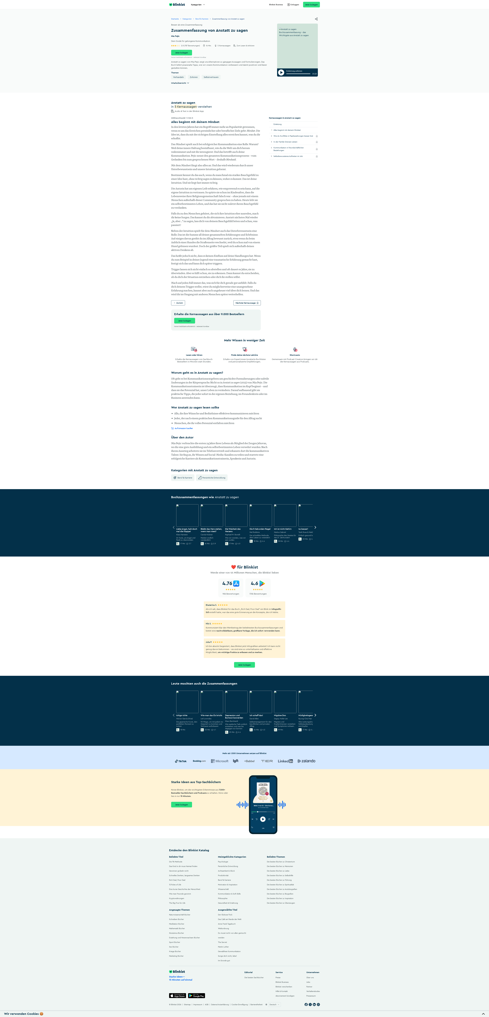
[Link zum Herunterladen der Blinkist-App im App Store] (177, 995)
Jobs (308, 982)
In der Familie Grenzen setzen (289, 142)
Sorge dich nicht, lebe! (227, 956)
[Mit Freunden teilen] (316, 19)
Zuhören (194, 77)
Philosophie (222, 898)
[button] (244, 1014)
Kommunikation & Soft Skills (229, 894)
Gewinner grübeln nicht (178, 871)
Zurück (179, 303)
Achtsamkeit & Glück (226, 871)
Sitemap (187, 1004)
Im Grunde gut (224, 960)
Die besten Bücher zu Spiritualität (280, 884)
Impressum (197, 1004)
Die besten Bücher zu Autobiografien (282, 889)
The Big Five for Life (177, 903)
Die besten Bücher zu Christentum (281, 862)
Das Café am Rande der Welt (229, 919)
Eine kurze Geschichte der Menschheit (184, 889)
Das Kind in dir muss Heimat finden (183, 866)
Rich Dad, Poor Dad (177, 880)
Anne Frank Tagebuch (227, 924)
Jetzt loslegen (311, 4)
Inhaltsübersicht (178, 83)
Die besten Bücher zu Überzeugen (281, 903)
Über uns (310, 977)
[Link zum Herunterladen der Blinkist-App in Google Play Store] (196, 995)
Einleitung (278, 124)
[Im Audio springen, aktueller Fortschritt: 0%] (298, 73)
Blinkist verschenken (284, 987)
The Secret (222, 942)
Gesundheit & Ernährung (228, 903)
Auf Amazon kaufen (184, 428)
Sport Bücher (174, 942)
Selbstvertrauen (211, 77)
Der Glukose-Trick (225, 915)
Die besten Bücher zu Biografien (280, 894)
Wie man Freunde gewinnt (180, 894)
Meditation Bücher (176, 924)
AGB (206, 1004)
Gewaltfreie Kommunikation (229, 951)
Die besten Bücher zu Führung (279, 880)
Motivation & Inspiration (227, 884)
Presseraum (311, 996)
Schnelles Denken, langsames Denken (184, 875)
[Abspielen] (281, 72)
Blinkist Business (276, 4)
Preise (278, 977)
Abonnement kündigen (285, 996)
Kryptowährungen (176, 898)
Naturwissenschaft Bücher (179, 915)
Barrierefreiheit (256, 1004)
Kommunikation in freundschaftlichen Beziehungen (289, 149)
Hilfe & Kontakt (282, 991)
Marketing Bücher (176, 956)
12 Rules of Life (175, 884)
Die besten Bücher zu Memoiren (280, 866)
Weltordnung (223, 928)
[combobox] (274, 1004)
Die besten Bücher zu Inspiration (280, 898)
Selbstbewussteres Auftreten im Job (292, 156)
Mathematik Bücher (177, 928)
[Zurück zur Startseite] (177, 4)
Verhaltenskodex (313, 991)
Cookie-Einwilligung (240, 1004)
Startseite (175, 19)
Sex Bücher (173, 947)
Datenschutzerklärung (220, 1004)
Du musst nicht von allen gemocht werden (232, 935)
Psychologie (223, 862)
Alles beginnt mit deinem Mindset (287, 130)
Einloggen (294, 4)
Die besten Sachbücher (254, 977)
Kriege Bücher (175, 951)
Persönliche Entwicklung (213, 477)
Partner (309, 987)
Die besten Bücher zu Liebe (278, 871)
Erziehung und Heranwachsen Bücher (184, 937)
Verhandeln (178, 77)
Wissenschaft (223, 889)
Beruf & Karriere (201, 19)
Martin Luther (223, 947)
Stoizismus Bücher (176, 933)
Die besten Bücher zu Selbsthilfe (280, 875)
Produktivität (223, 875)
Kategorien (196, 4)
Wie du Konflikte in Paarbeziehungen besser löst (294, 136)
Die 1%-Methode (175, 862)
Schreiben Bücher (176, 919)
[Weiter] (315, 527)
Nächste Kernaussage (246, 303)
